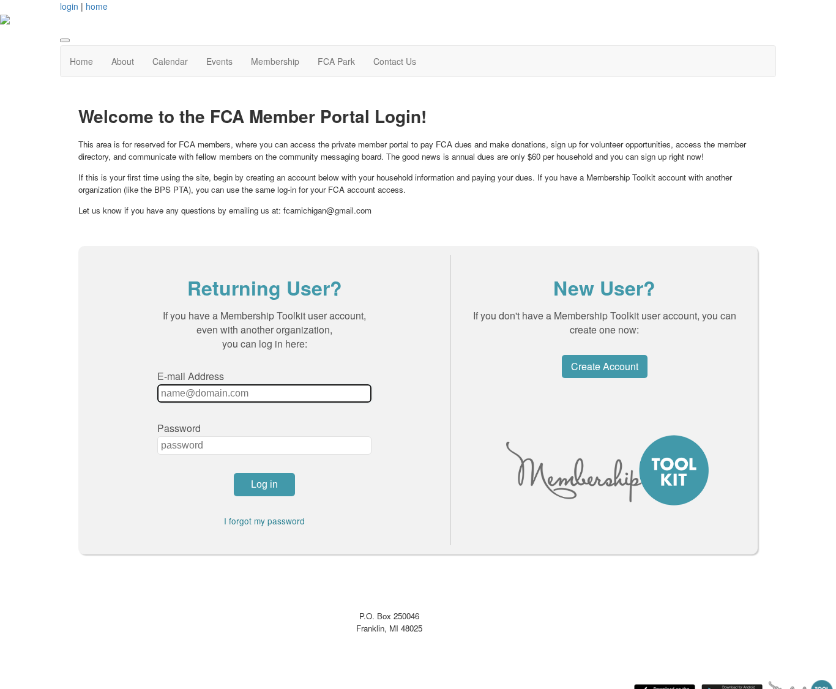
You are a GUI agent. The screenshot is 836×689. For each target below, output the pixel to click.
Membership (275, 61)
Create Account (604, 366)
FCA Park (336, 61)
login (69, 6)
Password (179, 428)
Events (219, 61)
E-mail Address (190, 376)
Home (81, 61)
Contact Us (394, 61)
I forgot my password (264, 521)
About (122, 61)
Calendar (170, 61)
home (97, 6)
